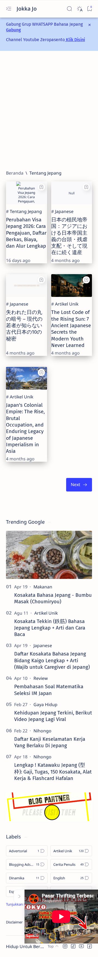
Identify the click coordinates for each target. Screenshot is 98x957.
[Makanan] (42, 587)
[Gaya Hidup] (45, 704)
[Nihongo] (42, 731)
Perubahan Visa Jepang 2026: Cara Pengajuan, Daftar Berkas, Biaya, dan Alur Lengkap (26, 233)
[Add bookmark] (41, 187)
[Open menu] (8, 9)
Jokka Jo (27, 8)
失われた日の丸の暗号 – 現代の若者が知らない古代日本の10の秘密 (24, 325)
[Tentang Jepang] (26, 211)
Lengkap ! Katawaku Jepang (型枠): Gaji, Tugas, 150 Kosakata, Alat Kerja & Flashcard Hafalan (53, 771)
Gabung (13, 29)
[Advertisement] (49, 110)
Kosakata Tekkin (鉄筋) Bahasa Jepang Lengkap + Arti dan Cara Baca (49, 628)
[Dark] (79, 9)
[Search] (69, 9)
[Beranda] (14, 173)
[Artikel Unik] (66, 304)
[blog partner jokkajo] (49, 819)
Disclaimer (14, 922)
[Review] (40, 678)
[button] (65, 946)
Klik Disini (75, 39)
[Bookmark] (89, 9)
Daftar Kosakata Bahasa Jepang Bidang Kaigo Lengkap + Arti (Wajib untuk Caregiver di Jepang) (52, 660)
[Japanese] (64, 211)
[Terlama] (79, 484)
